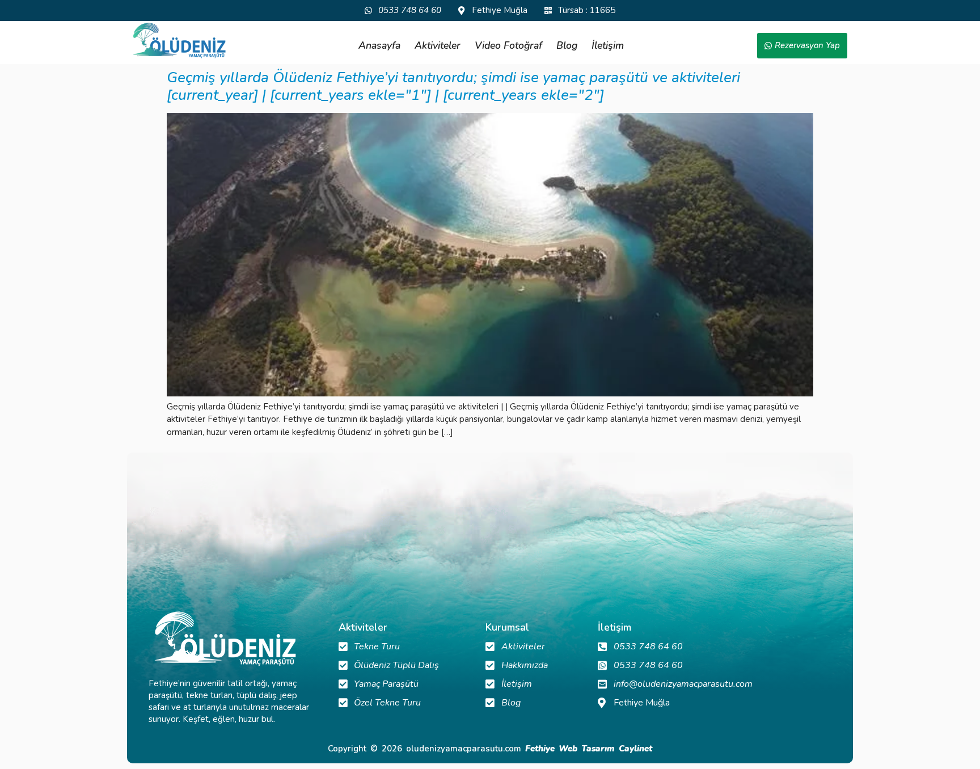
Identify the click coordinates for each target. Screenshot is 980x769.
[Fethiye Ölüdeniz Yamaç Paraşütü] (179, 41)
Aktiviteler (438, 45)
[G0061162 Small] (490, 393)
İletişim (608, 45)
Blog (566, 45)
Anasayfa (379, 45)
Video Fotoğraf (508, 45)
